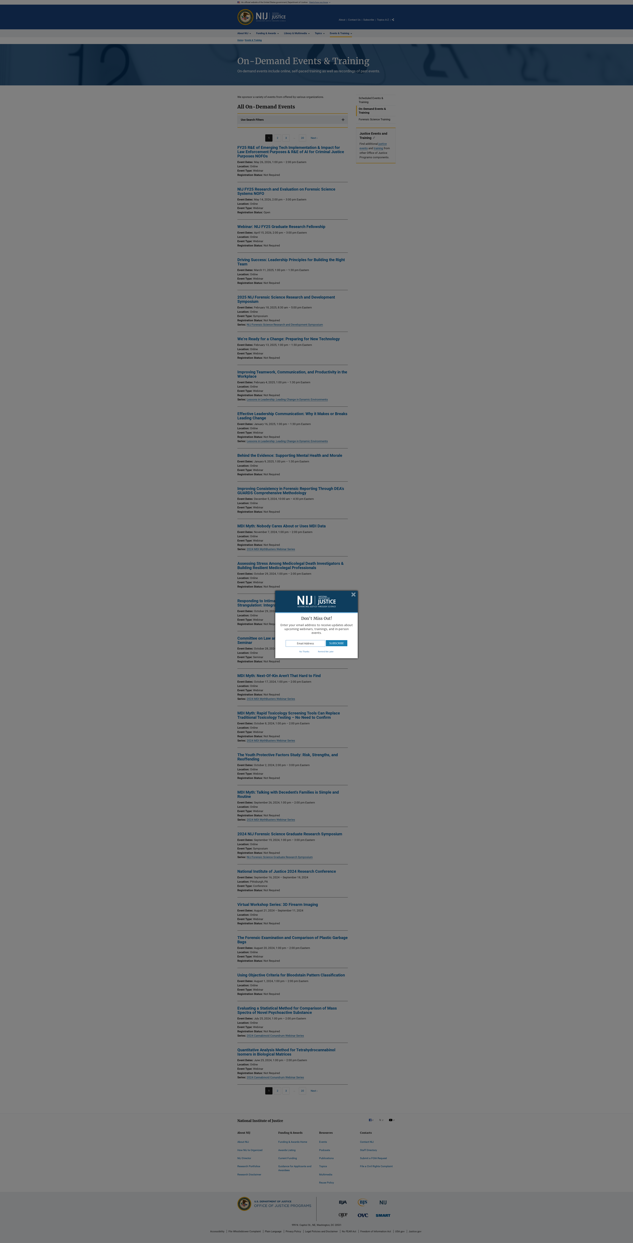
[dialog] (316, 624)
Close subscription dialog (353, 594)
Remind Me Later (326, 651)
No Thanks (304, 651)
